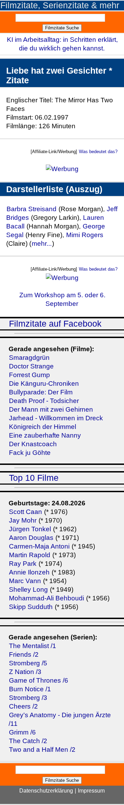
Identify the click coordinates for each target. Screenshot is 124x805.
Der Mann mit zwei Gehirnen (51, 409)
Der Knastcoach (33, 444)
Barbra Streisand (31, 209)
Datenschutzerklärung (46, 791)
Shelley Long (28, 589)
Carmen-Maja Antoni (39, 546)
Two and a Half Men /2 (42, 749)
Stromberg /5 (28, 663)
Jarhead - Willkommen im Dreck (56, 418)
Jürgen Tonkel (30, 529)
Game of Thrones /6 (38, 680)
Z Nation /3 (25, 671)
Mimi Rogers (84, 234)
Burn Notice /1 (30, 689)
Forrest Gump (29, 374)
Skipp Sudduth (31, 606)
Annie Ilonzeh (29, 572)
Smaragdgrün (29, 357)
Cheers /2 (23, 706)
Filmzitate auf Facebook (55, 323)
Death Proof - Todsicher (44, 400)
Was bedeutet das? (98, 151)
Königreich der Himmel (42, 426)
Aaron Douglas (31, 537)
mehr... (42, 243)
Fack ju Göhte (30, 452)
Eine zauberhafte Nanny (45, 435)
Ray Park (23, 563)
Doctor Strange (31, 366)
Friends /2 (24, 654)
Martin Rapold (29, 555)
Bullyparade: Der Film (41, 392)
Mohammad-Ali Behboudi (46, 598)
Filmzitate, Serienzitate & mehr (59, 5)
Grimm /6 (22, 732)
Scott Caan (25, 511)
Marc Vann (25, 580)
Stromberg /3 (28, 697)
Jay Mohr (23, 520)
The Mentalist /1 (32, 645)
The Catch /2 (28, 741)
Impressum (91, 791)
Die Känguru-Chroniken (44, 383)
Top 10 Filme (34, 478)
